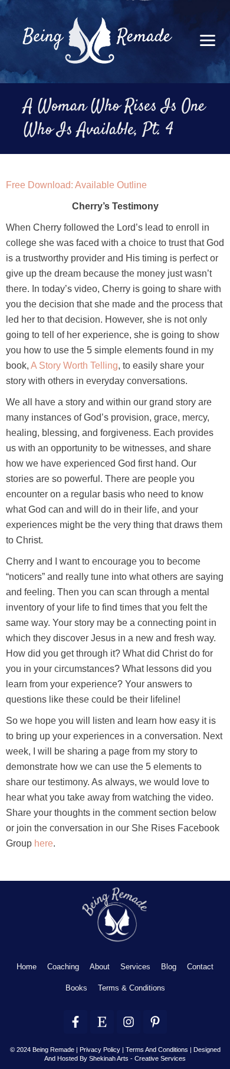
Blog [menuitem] (168, 966)
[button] (207, 40)
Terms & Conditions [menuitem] (131, 987)
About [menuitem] (100, 966)
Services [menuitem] (135, 966)
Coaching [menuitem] (63, 966)
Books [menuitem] (76, 987)
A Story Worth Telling (74, 365)
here (43, 843)
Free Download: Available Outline (76, 185)
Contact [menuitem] (200, 966)
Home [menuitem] (27, 966)
